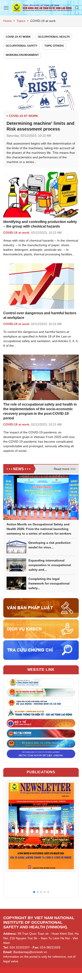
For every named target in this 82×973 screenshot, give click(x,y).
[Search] (77, 7)
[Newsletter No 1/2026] (41, 825)
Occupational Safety (21, 45)
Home (7, 21)
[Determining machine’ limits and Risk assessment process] (41, 87)
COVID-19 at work (18, 36)
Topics (21, 21)
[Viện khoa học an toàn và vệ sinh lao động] (42, 8)
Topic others (54, 45)
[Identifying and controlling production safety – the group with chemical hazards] (41, 194)
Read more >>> (64, 469)
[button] (34, 892)
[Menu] (6, 8)
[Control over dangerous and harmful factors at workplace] (41, 286)
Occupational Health (54, 36)
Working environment (22, 55)
